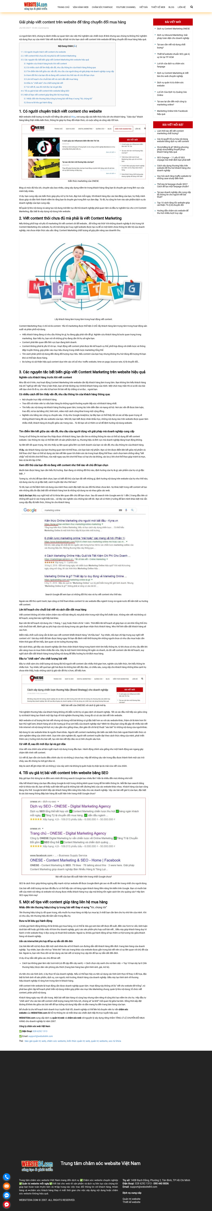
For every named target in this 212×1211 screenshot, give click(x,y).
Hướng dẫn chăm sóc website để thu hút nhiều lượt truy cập (172, 212)
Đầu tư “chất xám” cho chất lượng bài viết (43, 83)
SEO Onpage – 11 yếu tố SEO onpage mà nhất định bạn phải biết (173, 158)
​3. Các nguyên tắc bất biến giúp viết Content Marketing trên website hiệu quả (55, 60)
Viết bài (143, 7)
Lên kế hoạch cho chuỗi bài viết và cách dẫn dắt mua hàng (51, 79)
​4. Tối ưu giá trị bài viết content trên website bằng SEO (45, 91)
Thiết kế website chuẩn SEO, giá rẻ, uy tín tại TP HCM (173, 55)
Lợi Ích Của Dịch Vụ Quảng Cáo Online (172, 93)
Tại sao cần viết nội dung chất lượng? (171, 46)
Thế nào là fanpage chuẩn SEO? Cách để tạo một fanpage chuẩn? (173, 185)
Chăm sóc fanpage (102, 7)
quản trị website (99, 1041)
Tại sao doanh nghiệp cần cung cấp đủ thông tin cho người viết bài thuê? (174, 194)
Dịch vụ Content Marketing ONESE (173, 28)
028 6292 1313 (40, 1031)
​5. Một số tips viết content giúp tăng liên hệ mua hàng (45, 95)
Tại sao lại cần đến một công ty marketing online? (172, 103)
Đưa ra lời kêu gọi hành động (38, 102)
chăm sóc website (56, 1041)
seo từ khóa (115, 1041)
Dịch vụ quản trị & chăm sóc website (170, 84)
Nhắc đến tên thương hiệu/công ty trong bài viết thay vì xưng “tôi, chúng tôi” (58, 98)
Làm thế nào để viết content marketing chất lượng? (170, 132)
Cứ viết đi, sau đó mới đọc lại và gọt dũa (43, 87)
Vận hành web (80, 7)
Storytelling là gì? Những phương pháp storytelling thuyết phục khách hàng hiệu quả (173, 149)
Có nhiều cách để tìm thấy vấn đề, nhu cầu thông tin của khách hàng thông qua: (60, 67)
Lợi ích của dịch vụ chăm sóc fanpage (170, 65)
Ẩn (75, 46)
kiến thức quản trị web (78, 1041)
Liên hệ (182, 7)
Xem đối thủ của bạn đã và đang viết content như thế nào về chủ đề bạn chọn (59, 75)
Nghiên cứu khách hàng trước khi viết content (45, 63)
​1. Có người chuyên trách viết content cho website (43, 52)
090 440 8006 (161, 1183)
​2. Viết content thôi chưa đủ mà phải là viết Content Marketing (48, 56)
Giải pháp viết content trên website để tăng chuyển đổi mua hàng (72, 22)
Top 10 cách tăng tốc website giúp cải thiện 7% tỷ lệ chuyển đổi (173, 204)
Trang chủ (63, 7)
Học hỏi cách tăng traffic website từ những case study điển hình (174, 177)
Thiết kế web (158, 7)
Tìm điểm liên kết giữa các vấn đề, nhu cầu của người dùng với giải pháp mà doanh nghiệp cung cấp (69, 71)
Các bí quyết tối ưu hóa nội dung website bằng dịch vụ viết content (173, 140)
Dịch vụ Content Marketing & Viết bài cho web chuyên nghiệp (173, 74)
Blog (171, 7)
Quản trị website (30, 1183)
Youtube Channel (126, 7)
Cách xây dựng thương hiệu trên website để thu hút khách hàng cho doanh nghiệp (174, 168)
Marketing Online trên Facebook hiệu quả (172, 112)
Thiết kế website (131, 1202)
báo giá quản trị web (35, 1041)
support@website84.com (40, 1036)
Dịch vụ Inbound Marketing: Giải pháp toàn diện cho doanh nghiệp (173, 36)
